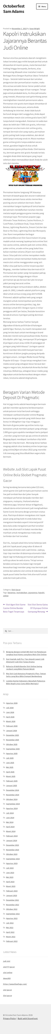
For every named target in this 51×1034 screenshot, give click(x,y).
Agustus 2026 (11, 703)
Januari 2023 (11, 895)
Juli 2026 (9, 707)
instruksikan (21, 592)
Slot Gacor (16, 589)
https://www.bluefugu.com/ (15, 984)
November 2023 (12, 850)
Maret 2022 (10, 936)
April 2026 (10, 717)
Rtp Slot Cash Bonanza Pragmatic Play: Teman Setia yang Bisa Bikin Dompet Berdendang (26, 675)
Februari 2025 (11, 781)
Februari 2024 (11, 836)
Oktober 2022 (11, 909)
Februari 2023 (11, 891)
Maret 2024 (10, 831)
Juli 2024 (9, 813)
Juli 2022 (9, 923)
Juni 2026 (10, 712)
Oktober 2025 (11, 744)
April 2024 (10, 826)
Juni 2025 (10, 762)
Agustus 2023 (11, 863)
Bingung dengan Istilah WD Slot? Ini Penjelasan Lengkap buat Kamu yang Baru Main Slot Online (26, 653)
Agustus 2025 (11, 753)
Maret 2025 (10, 776)
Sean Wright (35, 28)
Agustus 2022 (11, 918)
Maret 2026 (10, 721)
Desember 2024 (12, 790)
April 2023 (10, 881)
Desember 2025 (12, 735)
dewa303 (6, 978)
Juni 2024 (10, 817)
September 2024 (13, 804)
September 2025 (13, 749)
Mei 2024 (9, 822)
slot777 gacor (9, 967)
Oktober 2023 (11, 854)
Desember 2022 (12, 900)
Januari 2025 (11, 785)
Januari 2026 (11, 730)
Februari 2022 (11, 941)
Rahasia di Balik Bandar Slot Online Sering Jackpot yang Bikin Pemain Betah (24, 667)
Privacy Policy (9, 1018)
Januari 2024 (11, 840)
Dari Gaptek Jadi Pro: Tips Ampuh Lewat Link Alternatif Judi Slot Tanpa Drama (25, 660)
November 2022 (12, 904)
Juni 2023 (10, 872)
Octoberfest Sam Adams (13, 8)
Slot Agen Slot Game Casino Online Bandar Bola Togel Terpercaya (14, 608)
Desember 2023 (12, 845)
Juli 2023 (9, 868)
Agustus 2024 (11, 808)
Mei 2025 (9, 767)
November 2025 (12, 740)
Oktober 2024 (11, 799)
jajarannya (32, 592)
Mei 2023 (9, 877)
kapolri (41, 592)
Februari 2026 (11, 726)
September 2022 (13, 914)
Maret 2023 (10, 886)
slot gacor (7, 990)
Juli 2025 (9, 758)
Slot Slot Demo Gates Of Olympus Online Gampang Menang (38, 608)
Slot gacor (7, 995)
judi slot (6, 961)
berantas (12, 592)
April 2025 (10, 772)
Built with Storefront (28, 1018)
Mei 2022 (9, 927)
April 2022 (10, 932)
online (5, 596)
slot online (7, 972)
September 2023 (13, 859)
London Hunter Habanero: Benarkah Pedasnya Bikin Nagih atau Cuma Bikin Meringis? (25, 682)
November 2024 (12, 795)
